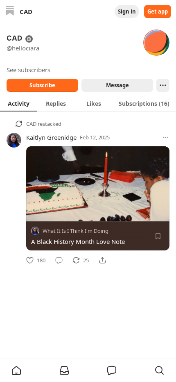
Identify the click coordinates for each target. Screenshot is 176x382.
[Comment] (59, 260)
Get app (157, 11)
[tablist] (88, 103)
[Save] (158, 236)
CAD (31, 123)
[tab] (18, 103)
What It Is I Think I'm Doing (75, 230)
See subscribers (28, 70)
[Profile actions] (162, 85)
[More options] (165, 137)
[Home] (10, 12)
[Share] (102, 260)
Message (117, 85)
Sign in (127, 11)
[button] (16, 370)
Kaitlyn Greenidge (51, 137)
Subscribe (42, 85)
